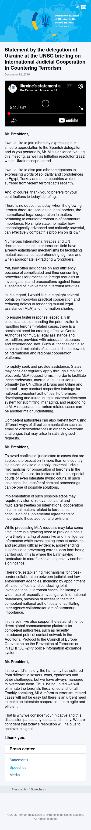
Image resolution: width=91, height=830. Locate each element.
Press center (20, 789)
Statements (19, 759)
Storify (59, 809)
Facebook (31, 809)
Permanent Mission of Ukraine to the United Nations (44, 30)
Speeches (18, 767)
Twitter (41, 809)
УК (77, 7)
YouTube (50, 809)
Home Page (6, 789)
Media (15, 774)
